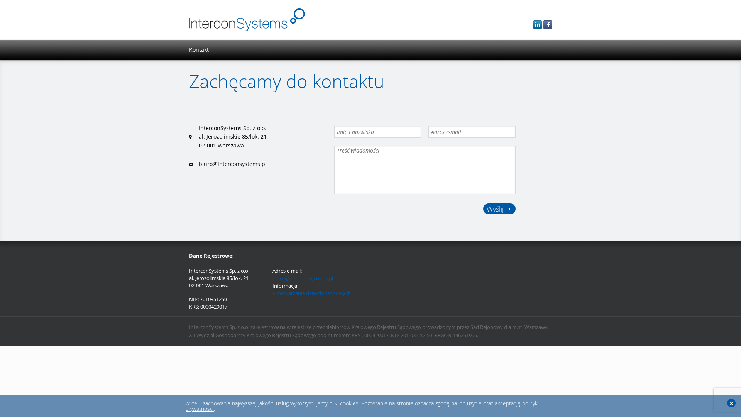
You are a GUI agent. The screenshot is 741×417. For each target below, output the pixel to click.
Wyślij (495, 209)
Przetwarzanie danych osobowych (311, 293)
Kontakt (199, 49)
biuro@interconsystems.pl (302, 278)
